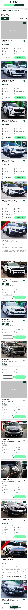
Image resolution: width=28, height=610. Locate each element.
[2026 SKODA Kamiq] (14, 469)
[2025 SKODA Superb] (14, 70)
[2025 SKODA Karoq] (14, 150)
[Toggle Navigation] (26, 10)
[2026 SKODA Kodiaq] (14, 389)
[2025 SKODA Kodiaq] (14, 110)
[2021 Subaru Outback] (14, 229)
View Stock (19, 5)
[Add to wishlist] (24, 41)
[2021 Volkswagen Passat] (14, 190)
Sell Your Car (9, 5)
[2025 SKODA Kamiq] (14, 309)
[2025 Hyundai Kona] (14, 549)
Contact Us (20, 57)
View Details (8, 57)
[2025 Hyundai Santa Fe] (14, 269)
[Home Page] (14, 2)
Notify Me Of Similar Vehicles (14, 257)
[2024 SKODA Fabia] (14, 30)
